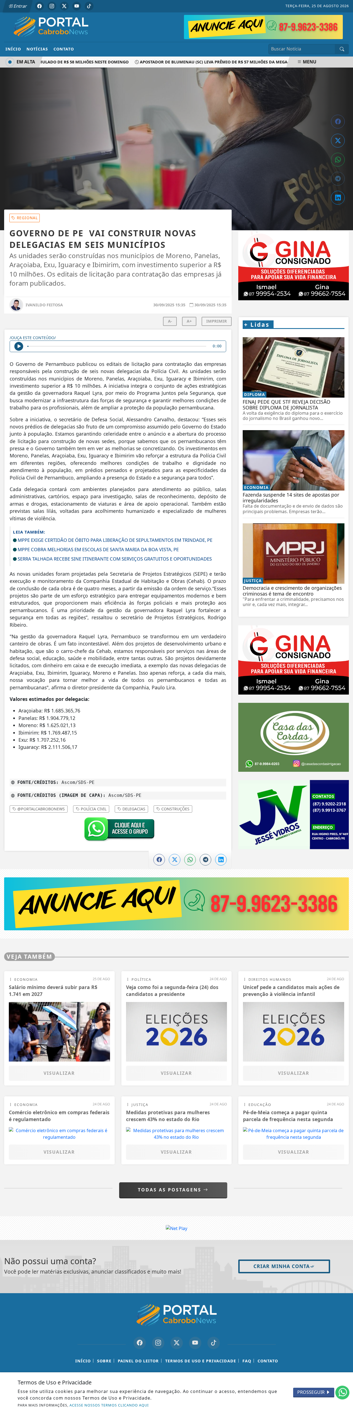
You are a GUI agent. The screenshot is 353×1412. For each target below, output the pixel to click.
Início (13, 49)
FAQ (246, 1360)
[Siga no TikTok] (89, 6)
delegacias (133, 808)
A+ (189, 321)
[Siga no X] (64, 6)
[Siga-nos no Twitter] (176, 1343)
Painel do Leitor (138, 1360)
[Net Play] (263, 26)
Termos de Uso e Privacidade (200, 1360)
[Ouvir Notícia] (18, 346)
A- (170, 321)
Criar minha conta (281, 1266)
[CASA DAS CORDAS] (293, 675)
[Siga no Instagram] (51, 6)
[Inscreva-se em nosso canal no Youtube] (195, 1343)
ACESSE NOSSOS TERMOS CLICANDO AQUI (109, 1405)
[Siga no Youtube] (76, 6)
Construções (174, 808)
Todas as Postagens (170, 1190)
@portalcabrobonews (40, 808)
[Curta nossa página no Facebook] (139, 1343)
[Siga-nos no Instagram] (158, 1343)
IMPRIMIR (216, 321)
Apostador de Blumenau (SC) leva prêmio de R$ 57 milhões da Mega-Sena (204, 62)
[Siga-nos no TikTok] (213, 1343)
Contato (64, 49)
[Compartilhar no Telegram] (338, 179)
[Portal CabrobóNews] (51, 27)
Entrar (20, 6)
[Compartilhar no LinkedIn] (338, 198)
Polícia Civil (93, 808)
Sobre (104, 1360)
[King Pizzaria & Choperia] (176, 903)
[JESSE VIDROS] (293, 752)
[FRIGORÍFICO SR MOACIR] (293, 234)
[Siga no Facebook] (39, 6)
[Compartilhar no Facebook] (338, 121)
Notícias (37, 49)
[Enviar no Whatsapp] (338, 160)
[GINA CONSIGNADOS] (293, 598)
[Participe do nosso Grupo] (118, 830)
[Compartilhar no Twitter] (338, 141)
